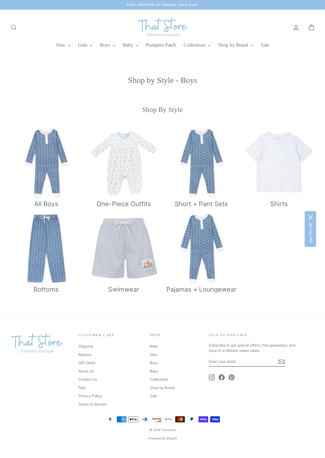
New (61, 45)
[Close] (310, 217)
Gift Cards (86, 363)
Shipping (85, 346)
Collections (195, 45)
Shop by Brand (233, 45)
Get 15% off (310, 233)
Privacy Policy (90, 396)
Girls (83, 45)
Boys (105, 45)
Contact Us (87, 379)
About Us (86, 371)
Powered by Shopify (162, 438)
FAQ (81, 387)
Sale (265, 45)
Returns (84, 354)
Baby (129, 45)
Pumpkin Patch (161, 45)
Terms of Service (92, 404)
